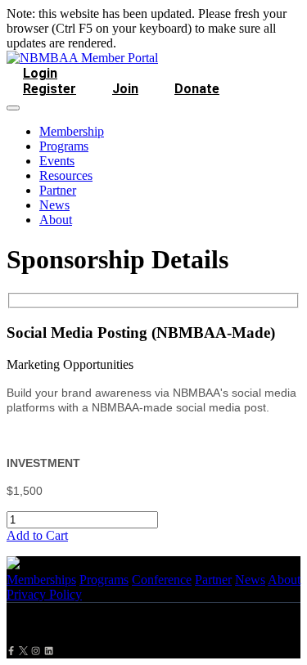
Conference (162, 579)
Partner (57, 190)
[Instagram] (35, 651)
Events (56, 161)
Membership (71, 131)
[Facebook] (11, 651)
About (55, 220)
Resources (66, 175)
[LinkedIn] (48, 651)
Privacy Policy (44, 594)
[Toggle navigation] (13, 108)
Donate (196, 89)
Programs (63, 146)
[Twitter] (23, 651)
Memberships (41, 579)
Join (125, 89)
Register (49, 89)
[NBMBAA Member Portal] (82, 58)
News (54, 205)
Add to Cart (37, 535)
